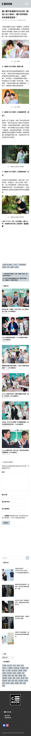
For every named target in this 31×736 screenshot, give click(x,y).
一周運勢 (10, 668)
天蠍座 (4, 673)
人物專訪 (22, 668)
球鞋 (27, 678)
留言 (3, 472)
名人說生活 (14, 670)
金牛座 (7, 683)
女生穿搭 (9, 673)
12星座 (4, 665)
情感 (9, 675)
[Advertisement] (15, 250)
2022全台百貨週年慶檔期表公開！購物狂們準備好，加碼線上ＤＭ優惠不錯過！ (14, 279)
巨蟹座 (19, 673)
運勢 (3, 683)
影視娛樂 (19, 20)
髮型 (3, 685)
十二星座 (8, 670)
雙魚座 (17, 683)
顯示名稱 (5, 494)
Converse (9, 665)
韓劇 (24, 683)
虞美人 (17, 267)
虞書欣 (12, 267)
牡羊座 (18, 678)
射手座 (14, 673)
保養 (27, 668)
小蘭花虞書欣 (22, 264)
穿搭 (13, 680)
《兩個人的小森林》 (7, 264)
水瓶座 (10, 678)
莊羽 (8, 267)
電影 (21, 683)
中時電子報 (16, 668)
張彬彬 (4, 267)
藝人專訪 (21, 680)
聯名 (16, 680)
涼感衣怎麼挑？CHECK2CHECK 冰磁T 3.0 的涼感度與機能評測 (22, 570)
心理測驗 (4, 675)
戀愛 (16, 675)
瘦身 (9, 680)
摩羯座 (20, 675)
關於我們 (7, 715)
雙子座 (12, 683)
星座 (24, 675)
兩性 (3, 670)
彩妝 (23, 673)
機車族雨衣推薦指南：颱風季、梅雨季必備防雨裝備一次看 (22, 586)
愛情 (13, 675)
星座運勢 (4, 678)
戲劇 (24, 20)
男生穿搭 (4, 680)
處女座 (26, 680)
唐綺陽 (20, 670)
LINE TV (16, 264)
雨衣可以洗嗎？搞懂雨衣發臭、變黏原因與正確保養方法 (22, 602)
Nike (22, 665)
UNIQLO (4, 668)
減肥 (14, 678)
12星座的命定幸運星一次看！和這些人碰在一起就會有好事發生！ (15, 274)
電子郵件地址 (6, 501)
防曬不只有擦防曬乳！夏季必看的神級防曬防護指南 (22, 634)
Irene (14, 20)
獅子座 (22, 678)
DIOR (14, 665)
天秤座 (24, 670)
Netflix (18, 665)
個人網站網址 (6, 509)
